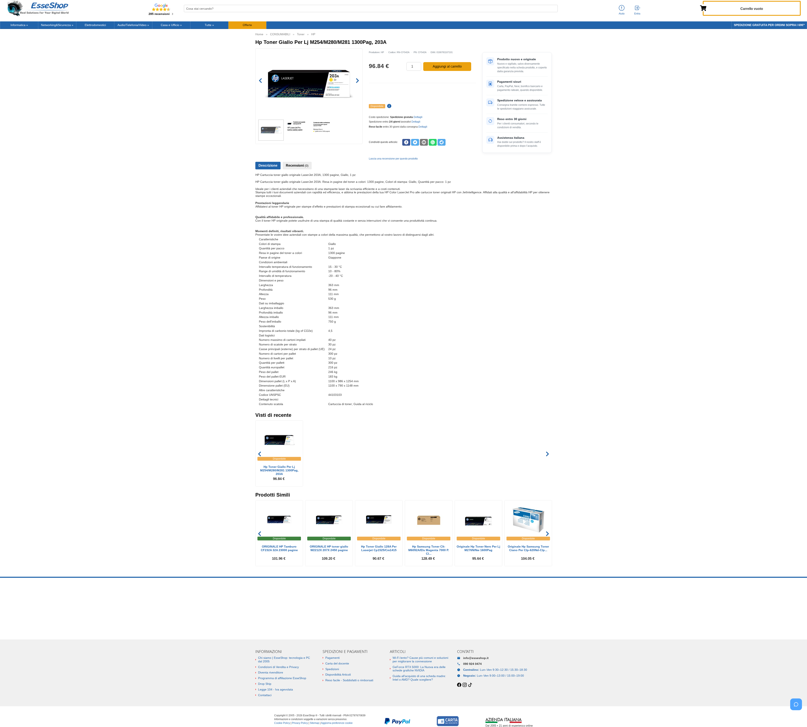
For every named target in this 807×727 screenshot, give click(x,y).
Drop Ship (264, 683)
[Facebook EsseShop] (459, 685)
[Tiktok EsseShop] (470, 685)
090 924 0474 (472, 664)
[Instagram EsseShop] (465, 685)
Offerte (247, 25)
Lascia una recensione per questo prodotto (393, 158)
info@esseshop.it (476, 658)
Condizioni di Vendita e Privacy (278, 667)
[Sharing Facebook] (406, 142)
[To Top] (797, 717)
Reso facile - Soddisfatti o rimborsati (349, 680)
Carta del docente (337, 663)
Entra (637, 13)
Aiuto (622, 13)
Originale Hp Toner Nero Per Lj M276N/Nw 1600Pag (478, 548)
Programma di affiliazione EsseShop (282, 678)
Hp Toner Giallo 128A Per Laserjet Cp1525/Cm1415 (379, 548)
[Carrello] (703, 7)
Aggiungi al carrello (447, 66)
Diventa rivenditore (270, 672)
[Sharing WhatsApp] (433, 142)
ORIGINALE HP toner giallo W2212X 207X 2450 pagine (329, 548)
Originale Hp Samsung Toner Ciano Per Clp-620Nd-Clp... (528, 548)
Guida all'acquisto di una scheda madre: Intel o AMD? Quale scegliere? (419, 677)
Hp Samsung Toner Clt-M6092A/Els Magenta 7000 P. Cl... (428, 550)
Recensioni (297, 165)
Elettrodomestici (95, 25)
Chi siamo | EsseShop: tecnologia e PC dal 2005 (284, 659)
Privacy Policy (300, 723)
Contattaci (265, 695)
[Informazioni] (621, 8)
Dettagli (418, 117)
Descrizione (267, 165)
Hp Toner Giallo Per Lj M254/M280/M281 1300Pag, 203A (279, 470)
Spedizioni (332, 669)
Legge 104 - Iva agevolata (275, 689)
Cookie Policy (282, 723)
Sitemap (314, 723)
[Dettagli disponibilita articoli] (388, 106)
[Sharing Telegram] (442, 142)
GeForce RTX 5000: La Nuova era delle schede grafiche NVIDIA (419, 668)
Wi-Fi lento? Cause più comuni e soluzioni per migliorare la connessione (420, 659)
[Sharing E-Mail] (424, 142)
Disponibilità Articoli (338, 674)
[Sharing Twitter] (415, 142)
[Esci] (638, 8)
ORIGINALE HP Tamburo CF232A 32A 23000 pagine (279, 548)
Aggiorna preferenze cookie (337, 723)
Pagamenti (332, 657)
